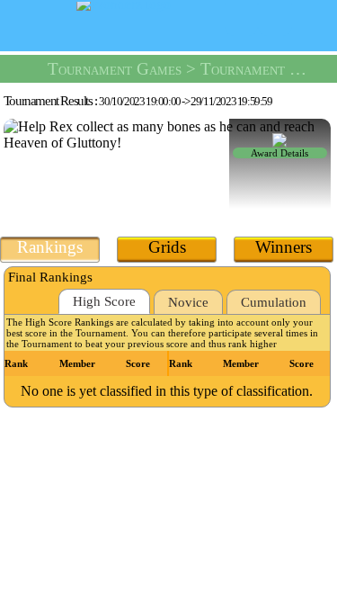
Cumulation (273, 302)
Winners (283, 246)
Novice (188, 302)
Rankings (50, 246)
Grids (167, 246)
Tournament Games (115, 68)
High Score (104, 301)
